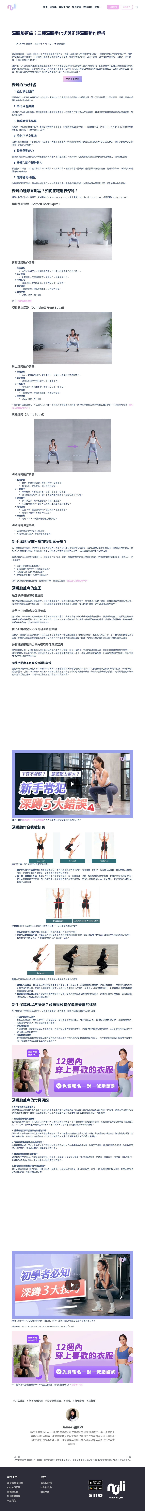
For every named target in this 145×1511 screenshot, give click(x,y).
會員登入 (126, 7)
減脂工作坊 (64, 7)
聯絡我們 (11, 1500)
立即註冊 (113, 7)
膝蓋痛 (92, 1400)
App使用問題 (13, 1487)
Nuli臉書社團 (13, 1496)
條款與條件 (46, 1487)
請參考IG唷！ (78, 1384)
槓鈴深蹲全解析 (25, 300)
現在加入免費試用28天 (77, 580)
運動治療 (61, 43)
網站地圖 (45, 1491)
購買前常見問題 (15, 1483)
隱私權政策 (46, 1483)
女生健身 (19, 1400)
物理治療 (79, 1400)
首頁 (45, 7)
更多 (97, 7)
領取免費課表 (72, 79)
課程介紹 (87, 7)
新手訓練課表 (54, 1400)
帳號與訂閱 (12, 1491)
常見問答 (76, 7)
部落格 (53, 7)
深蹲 (68, 1400)
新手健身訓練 (36, 1400)
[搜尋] (137, 7)
